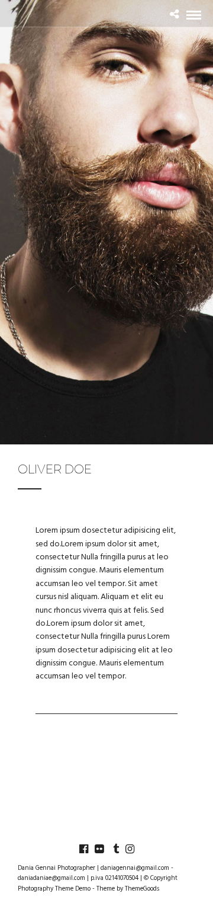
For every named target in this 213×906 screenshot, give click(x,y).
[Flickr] (99, 849)
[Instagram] (129, 849)
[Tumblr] (114, 849)
